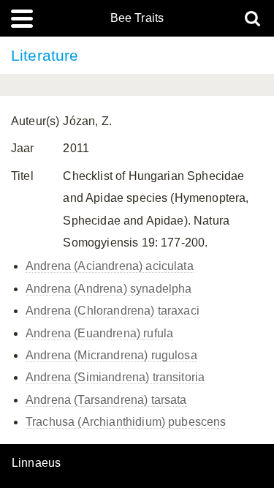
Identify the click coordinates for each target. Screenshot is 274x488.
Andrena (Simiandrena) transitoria (115, 377)
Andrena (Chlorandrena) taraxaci (112, 310)
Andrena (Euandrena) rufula (99, 333)
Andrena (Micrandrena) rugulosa (111, 355)
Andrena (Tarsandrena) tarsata (106, 400)
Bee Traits (137, 18)
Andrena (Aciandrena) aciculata (110, 266)
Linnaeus (36, 463)
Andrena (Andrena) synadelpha (108, 288)
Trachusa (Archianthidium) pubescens (126, 422)
